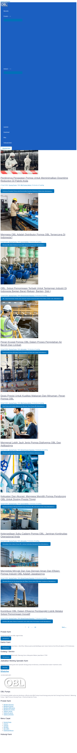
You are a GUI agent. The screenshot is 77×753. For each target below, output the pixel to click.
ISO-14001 (6, 729)
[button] (8, 16)
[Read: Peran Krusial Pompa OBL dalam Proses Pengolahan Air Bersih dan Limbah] (19, 338)
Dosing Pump (13, 185)
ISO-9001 (6, 727)
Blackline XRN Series (9, 708)
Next (64, 627)
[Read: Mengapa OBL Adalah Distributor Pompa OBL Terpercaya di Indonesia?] (19, 230)
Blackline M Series (9, 704)
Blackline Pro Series (9, 709)
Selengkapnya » (27, 191)
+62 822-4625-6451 (8, 747)
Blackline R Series (8, 706)
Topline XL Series (8, 713)
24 (35, 627)
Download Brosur (9, 730)
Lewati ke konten (5, 1)
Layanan (6, 725)
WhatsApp (5, 671)
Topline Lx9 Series (9, 714)
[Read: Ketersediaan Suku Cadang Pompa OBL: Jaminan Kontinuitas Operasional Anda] (19, 529)
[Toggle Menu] (13, 20)
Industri (6, 724)
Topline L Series (8, 711)
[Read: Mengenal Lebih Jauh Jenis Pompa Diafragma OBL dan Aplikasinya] (19, 438)
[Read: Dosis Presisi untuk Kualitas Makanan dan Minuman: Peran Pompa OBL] (19, 391)
